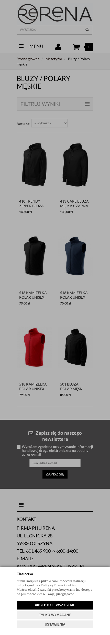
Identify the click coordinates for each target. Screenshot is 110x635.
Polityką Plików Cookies (58, 585)
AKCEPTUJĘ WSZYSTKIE (55, 605)
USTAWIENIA (55, 624)
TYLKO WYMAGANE (55, 615)
